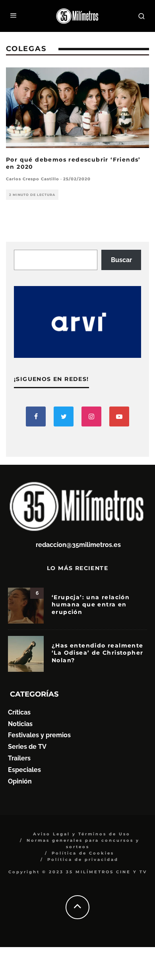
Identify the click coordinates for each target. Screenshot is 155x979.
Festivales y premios (39, 735)
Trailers (19, 758)
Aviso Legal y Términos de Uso (81, 834)
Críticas (19, 712)
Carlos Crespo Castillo (32, 179)
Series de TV (27, 746)
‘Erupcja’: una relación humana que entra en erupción (91, 604)
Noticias (20, 724)
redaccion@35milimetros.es (78, 545)
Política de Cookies (83, 853)
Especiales (24, 770)
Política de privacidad (82, 859)
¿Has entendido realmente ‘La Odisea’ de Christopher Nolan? (97, 652)
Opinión (20, 781)
